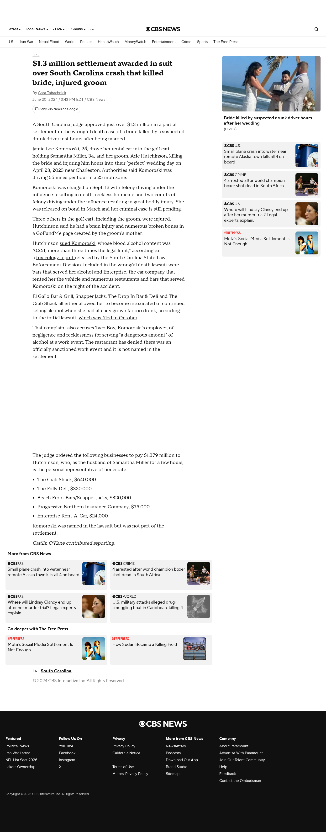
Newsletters (176, 746)
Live (59, 29)
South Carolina (56, 671)
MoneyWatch (135, 42)
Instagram (67, 760)
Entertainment (164, 42)
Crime (186, 42)
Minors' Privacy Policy (130, 774)
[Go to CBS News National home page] (163, 29)
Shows (77, 29)
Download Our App (182, 760)
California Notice (126, 753)
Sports (202, 42)
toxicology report (55, 258)
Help (223, 767)
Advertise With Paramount (241, 753)
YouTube (66, 746)
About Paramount (233, 746)
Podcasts (173, 753)
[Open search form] (316, 29)
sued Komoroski (77, 243)
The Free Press (225, 42)
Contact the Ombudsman (240, 781)
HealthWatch (108, 42)
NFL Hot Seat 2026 (21, 760)
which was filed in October (108, 318)
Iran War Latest (17, 753)
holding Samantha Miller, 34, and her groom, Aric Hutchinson (99, 156)
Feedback (227, 774)
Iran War (26, 42)
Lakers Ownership (20, 767)
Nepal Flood (49, 42)
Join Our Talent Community (242, 760)
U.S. (10, 42)
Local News (36, 29)
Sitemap (172, 774)
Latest (13, 29)
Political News (17, 746)
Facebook (67, 753)
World (69, 42)
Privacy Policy (123, 746)
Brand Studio (176, 767)
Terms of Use (123, 767)
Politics (86, 42)
